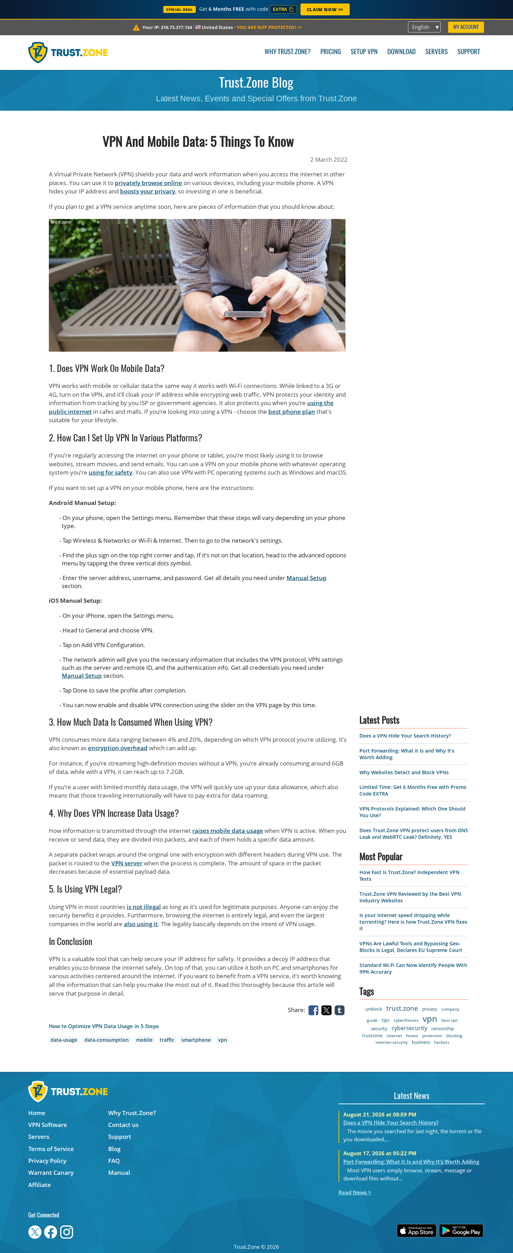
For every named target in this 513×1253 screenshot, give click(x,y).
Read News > (355, 1192)
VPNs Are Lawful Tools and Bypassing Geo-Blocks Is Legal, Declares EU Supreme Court (410, 946)
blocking (454, 1036)
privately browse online (148, 183)
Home (36, 1113)
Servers (436, 52)
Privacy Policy (47, 1161)
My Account (466, 27)
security (379, 1028)
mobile (144, 1039)
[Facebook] (314, 1010)
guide (372, 1020)
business (421, 1042)
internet (394, 1036)
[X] (327, 1010)
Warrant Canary (51, 1172)
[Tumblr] (341, 1010)
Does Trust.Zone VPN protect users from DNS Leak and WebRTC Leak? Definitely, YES (413, 833)
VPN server (126, 863)
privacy (429, 1009)
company (450, 1009)
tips (385, 1020)
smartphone (196, 1039)
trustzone (372, 1035)
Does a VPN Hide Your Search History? (405, 735)
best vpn (449, 1020)
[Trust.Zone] (67, 52)
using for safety (110, 472)
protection (432, 1036)
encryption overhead (118, 748)
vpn (222, 1039)
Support (469, 52)
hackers (441, 1042)
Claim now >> (325, 9)
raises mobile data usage (227, 831)
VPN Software (47, 1125)
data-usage (64, 1039)
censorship (442, 1028)
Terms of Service (51, 1149)
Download (401, 52)
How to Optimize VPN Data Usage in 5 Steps (104, 1026)
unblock (373, 1009)
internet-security (392, 1042)
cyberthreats (406, 1020)
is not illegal (144, 907)
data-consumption (106, 1039)
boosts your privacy (147, 191)
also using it (141, 924)
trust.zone (402, 1008)
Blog (114, 1149)
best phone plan (291, 412)
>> (269, 27)
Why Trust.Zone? (288, 52)
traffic (167, 1039)
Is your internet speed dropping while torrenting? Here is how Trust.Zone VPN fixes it (413, 922)
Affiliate (39, 1185)
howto (412, 1036)
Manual (119, 1172)
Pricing (330, 52)
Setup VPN (364, 52)
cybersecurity (409, 1028)
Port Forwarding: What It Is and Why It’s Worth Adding (411, 1161)
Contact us (123, 1125)
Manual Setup (307, 578)
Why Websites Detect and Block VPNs (404, 772)
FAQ (114, 1161)
